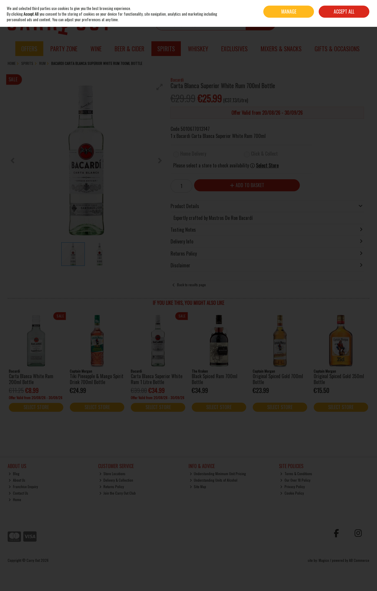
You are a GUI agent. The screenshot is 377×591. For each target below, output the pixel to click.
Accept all (344, 11)
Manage (288, 11)
